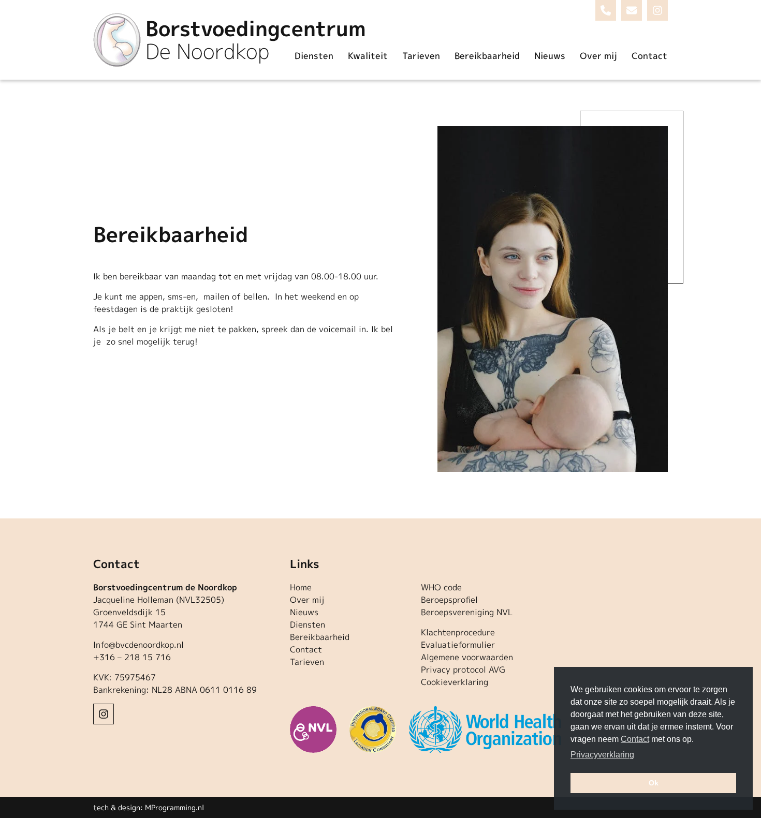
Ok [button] (653, 783)
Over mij (598, 56)
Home (301, 587)
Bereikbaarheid (487, 56)
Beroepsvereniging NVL (467, 612)
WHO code (441, 587)
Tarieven (421, 56)
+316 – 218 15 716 (132, 657)
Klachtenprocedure (458, 632)
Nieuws (549, 56)
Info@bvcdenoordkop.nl (138, 644)
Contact (649, 56)
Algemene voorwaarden (467, 657)
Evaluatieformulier (458, 644)
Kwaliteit (368, 56)
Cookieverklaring (454, 682)
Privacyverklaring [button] (602, 754)
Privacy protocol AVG (463, 669)
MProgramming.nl (174, 807)
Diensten (314, 56)
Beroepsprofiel (449, 599)
